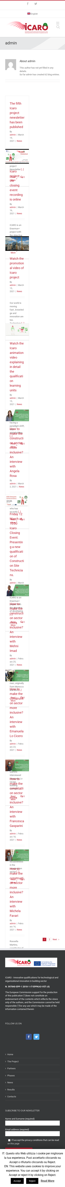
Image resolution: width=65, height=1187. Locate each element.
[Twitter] (36, 1037)
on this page (13, 1143)
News (19, 141)
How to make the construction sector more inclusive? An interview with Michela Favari (16, 892)
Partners (11, 1068)
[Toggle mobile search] (58, 27)
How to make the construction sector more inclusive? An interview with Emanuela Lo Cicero (17, 712)
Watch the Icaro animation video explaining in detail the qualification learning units (17, 367)
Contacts (11, 1096)
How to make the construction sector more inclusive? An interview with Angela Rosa (16, 452)
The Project (13, 1061)
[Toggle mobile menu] (58, 23)
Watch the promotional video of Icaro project (17, 268)
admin (13, 135)
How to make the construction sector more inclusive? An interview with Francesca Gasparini (17, 802)
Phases (11, 1075)
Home (10, 1054)
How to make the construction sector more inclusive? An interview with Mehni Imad (16, 627)
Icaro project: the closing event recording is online (16, 185)
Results (11, 1089)
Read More (47, 1180)
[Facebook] (29, 1037)
